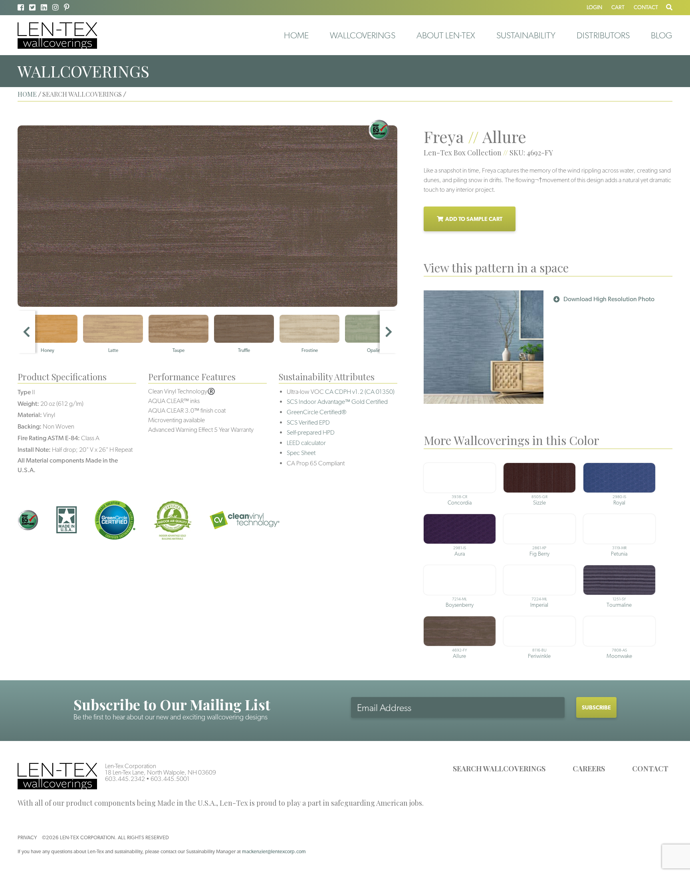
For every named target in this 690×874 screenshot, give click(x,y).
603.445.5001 (170, 779)
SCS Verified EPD (308, 422)
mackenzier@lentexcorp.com (274, 851)
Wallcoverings (362, 35)
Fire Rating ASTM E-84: (49, 438)
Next (388, 332)
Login (594, 7)
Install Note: (34, 449)
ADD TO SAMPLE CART (473, 219)
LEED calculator (306, 443)
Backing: (30, 426)
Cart (618, 7)
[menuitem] (296, 35)
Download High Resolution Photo (608, 299)
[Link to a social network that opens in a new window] (21, 7)
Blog (661, 35)
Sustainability (525, 35)
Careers (589, 768)
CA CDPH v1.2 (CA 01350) (360, 391)
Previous (26, 332)
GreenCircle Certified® (317, 412)
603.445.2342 (125, 779)
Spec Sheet (301, 453)
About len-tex (445, 35)
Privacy (27, 837)
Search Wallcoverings (499, 768)
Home (296, 35)
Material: (30, 415)
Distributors (603, 35)
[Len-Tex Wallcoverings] (57, 35)
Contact (646, 7)
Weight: (28, 403)
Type (24, 392)
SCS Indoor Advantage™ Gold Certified (337, 401)
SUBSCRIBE (596, 707)
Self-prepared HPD (311, 432)
